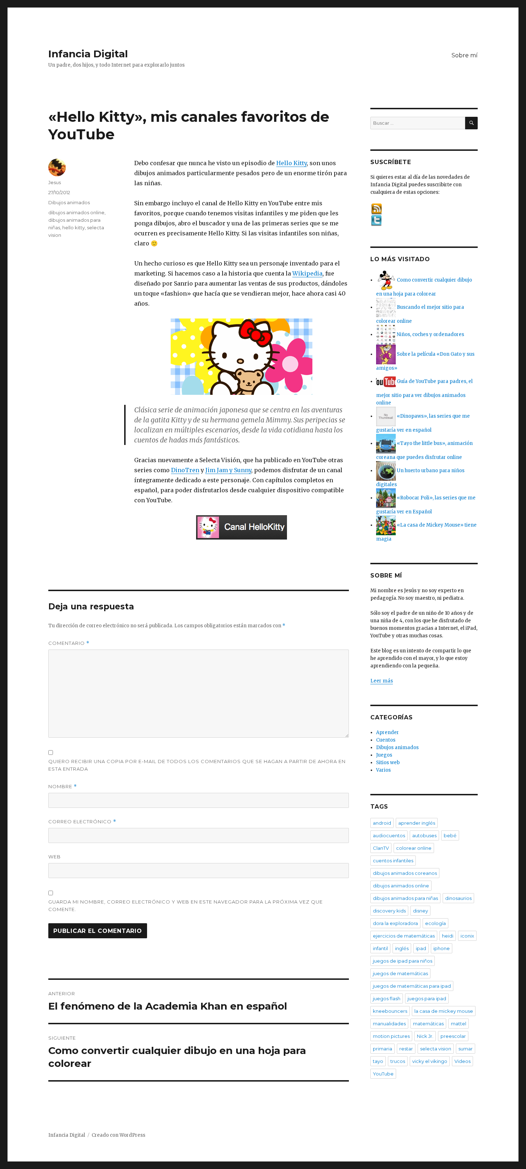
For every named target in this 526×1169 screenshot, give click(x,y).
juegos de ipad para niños (402, 961)
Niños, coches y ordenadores (430, 334)
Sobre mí (465, 55)
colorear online (414, 848)
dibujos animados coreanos (405, 873)
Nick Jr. (425, 1036)
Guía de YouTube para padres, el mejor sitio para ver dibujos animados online (424, 392)
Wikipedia (307, 273)
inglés (402, 948)
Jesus (54, 182)
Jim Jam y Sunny (228, 470)
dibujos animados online (76, 212)
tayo (378, 1061)
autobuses (424, 835)
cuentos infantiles (393, 860)
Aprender (387, 732)
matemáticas (428, 1023)
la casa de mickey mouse (443, 1011)
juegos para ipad (427, 998)
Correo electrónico (82, 822)
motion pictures (391, 1036)
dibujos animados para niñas (405, 898)
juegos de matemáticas (400, 973)
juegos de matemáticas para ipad (412, 986)
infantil (380, 948)
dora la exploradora (395, 923)
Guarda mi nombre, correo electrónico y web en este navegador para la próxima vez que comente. (185, 905)
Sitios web (388, 763)
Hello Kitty (291, 163)
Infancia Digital (88, 54)
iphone (441, 948)
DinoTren (185, 470)
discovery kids (389, 911)
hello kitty (73, 227)
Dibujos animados (69, 202)
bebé (450, 835)
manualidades (389, 1023)
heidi (447, 936)
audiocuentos (389, 835)
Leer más (381, 681)
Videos (462, 1061)
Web (54, 856)
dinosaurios (458, 898)
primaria (382, 1048)
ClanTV (381, 848)
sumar (465, 1048)
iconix (467, 936)
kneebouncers (390, 1011)
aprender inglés (416, 823)
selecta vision (435, 1048)
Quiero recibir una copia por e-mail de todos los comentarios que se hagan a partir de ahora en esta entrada (197, 765)
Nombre (62, 787)
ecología (435, 923)
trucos (397, 1061)
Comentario (68, 643)
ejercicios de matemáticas (404, 936)
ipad (421, 948)
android (382, 823)
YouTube (383, 1074)
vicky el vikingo (429, 1061)
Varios (383, 770)
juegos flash (386, 998)
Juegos (384, 755)
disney (420, 911)
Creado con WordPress (118, 1135)
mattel (458, 1023)
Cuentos (385, 740)
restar (406, 1048)
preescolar (453, 1036)
